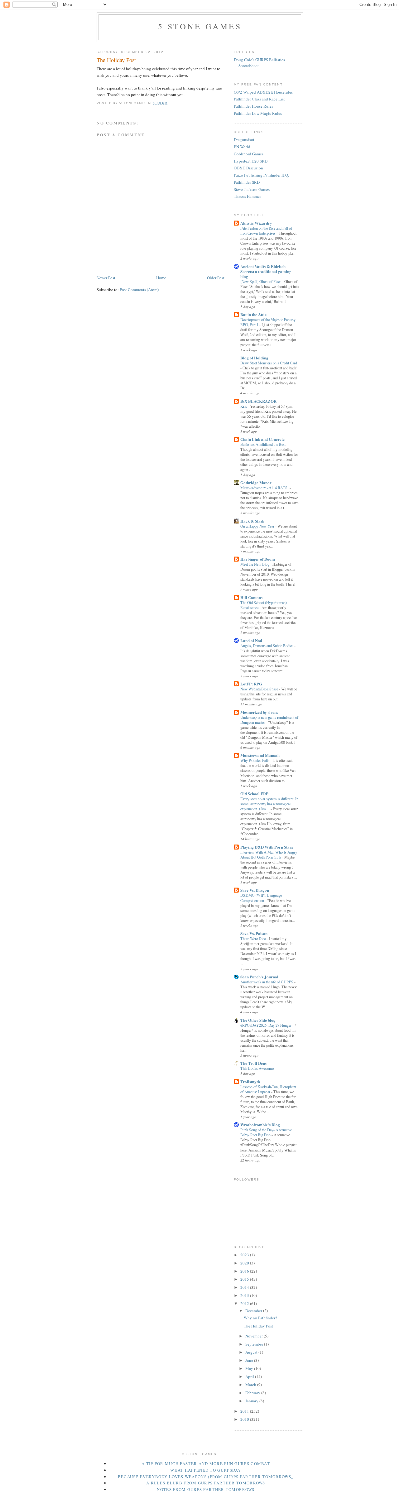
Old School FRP (254, 793)
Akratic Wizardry (256, 223)
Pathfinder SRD (247, 182)
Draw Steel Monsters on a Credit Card (268, 362)
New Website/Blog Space (259, 688)
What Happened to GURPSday (205, 1470)
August (251, 1352)
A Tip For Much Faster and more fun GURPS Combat (206, 1463)
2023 (245, 1255)
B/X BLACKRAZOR (258, 401)
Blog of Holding (254, 358)
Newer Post (106, 277)
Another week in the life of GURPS (267, 981)
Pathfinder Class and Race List (259, 99)
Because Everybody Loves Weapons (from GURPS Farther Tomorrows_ (206, 1476)
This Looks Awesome (257, 1068)
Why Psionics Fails (255, 760)
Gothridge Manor (256, 482)
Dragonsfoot (244, 139)
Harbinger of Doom (257, 559)
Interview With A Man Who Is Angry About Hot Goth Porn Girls (268, 855)
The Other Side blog (258, 1020)
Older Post (215, 277)
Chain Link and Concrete (262, 439)
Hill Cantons (251, 597)
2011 (245, 1411)
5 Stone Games (200, 26)
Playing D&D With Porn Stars (266, 847)
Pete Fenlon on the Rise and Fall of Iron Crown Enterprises (266, 231)
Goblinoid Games (248, 154)
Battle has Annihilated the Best (263, 444)
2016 (245, 1271)
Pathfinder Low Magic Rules (258, 113)
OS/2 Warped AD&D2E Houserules (263, 92)
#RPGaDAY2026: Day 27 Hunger (266, 1025)
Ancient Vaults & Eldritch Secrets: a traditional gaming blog (265, 271)
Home (161, 277)
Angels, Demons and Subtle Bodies (267, 645)
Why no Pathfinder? (260, 1318)
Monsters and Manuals (260, 755)
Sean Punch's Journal (259, 977)
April (250, 1376)
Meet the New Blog (255, 564)
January (252, 1401)
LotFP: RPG (251, 684)
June (249, 1360)
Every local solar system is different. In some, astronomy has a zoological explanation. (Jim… (269, 803)
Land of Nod (251, 640)
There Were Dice (253, 938)
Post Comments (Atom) (139, 289)
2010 (245, 1419)
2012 (245, 1303)
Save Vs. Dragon (254, 890)
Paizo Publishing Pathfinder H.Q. (261, 175)
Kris (244, 406)
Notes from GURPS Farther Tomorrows (205, 1489)
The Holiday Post (258, 1326)
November (254, 1336)
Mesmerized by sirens (259, 712)
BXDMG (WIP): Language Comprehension (261, 898)
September (254, 1344)
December (254, 1310)
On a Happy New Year (257, 526)
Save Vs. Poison (253, 933)
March (251, 1384)
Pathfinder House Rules (253, 106)
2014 (245, 1287)
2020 (245, 1263)
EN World (242, 146)
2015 (245, 1279)
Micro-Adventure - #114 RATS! (265, 487)
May (249, 1368)
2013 (245, 1295)
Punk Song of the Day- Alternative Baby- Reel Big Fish (266, 1132)
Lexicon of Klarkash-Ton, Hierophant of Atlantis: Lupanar (268, 1089)
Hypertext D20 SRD (250, 161)
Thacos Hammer (247, 196)
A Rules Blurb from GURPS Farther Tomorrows (205, 1483)
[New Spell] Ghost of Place (261, 281)
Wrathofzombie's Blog (260, 1124)
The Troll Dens (253, 1063)
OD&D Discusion (248, 168)
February (253, 1392)
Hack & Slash (252, 521)
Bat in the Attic (253, 314)
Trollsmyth (250, 1081)
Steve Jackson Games (252, 189)
